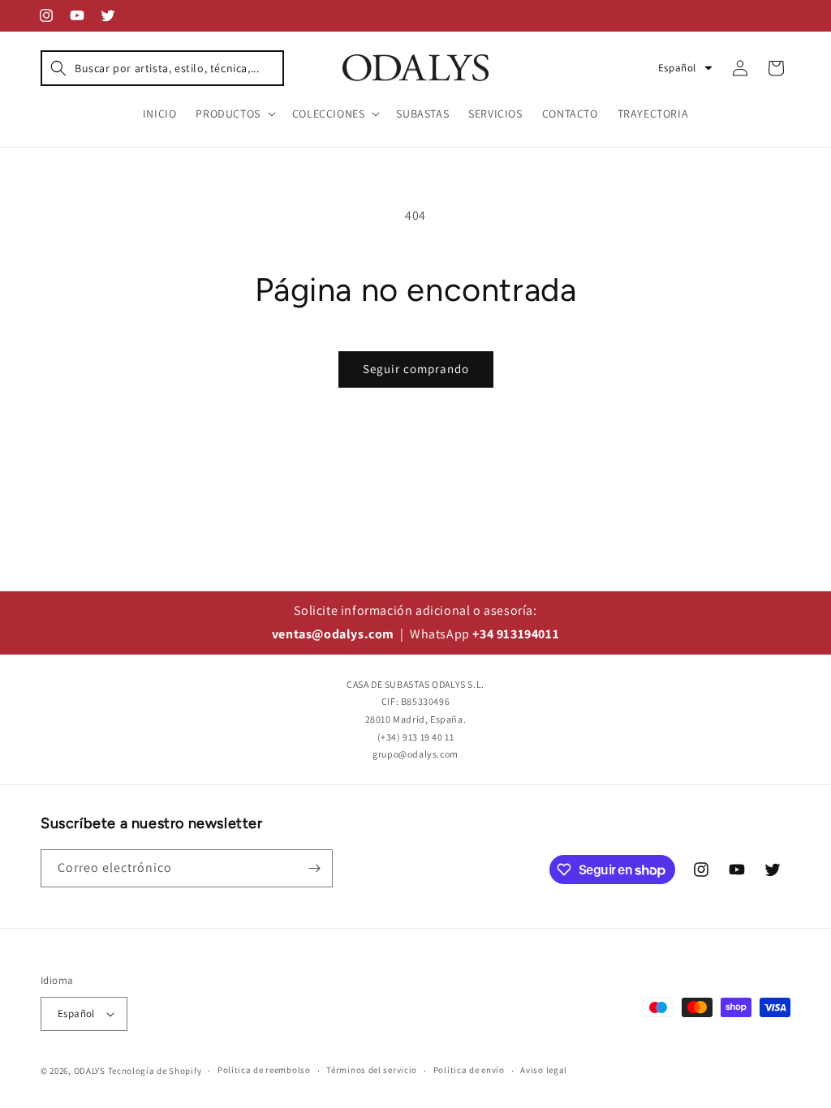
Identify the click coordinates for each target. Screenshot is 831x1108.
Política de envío (469, 1070)
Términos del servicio (371, 1070)
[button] (162, 68)
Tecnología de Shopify (155, 1070)
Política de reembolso (264, 1070)
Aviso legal (543, 1070)
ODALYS (89, 1070)
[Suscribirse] (314, 868)
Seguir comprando (416, 368)
